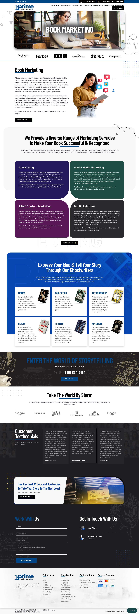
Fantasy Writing (85, 580)
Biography (64, 583)
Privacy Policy (120, 611)
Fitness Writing (66, 599)
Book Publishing (109, 5)
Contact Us (46, 594)
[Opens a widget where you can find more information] (132, 610)
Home (53, 5)
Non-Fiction (65, 580)
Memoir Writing (66, 587)
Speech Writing (66, 594)
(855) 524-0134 (89, 1)
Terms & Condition (110, 611)
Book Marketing (98, 5)
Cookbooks (65, 601)
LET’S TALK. (118, 8)
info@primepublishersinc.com (112, 1)
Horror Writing (84, 585)
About (58, 5)
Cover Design (119, 5)
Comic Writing (65, 592)
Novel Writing (65, 590)
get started (22, 120)
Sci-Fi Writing (84, 587)
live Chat (92, 528)
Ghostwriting (65, 5)
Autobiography (66, 585)
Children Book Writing (68, 596)
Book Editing (88, 5)
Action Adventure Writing (88, 583)
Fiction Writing (77, 5)
